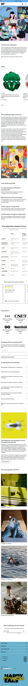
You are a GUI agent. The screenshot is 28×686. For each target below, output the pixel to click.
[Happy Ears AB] (14, 679)
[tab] (7, 357)
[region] (14, 254)
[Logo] (3, 4)
